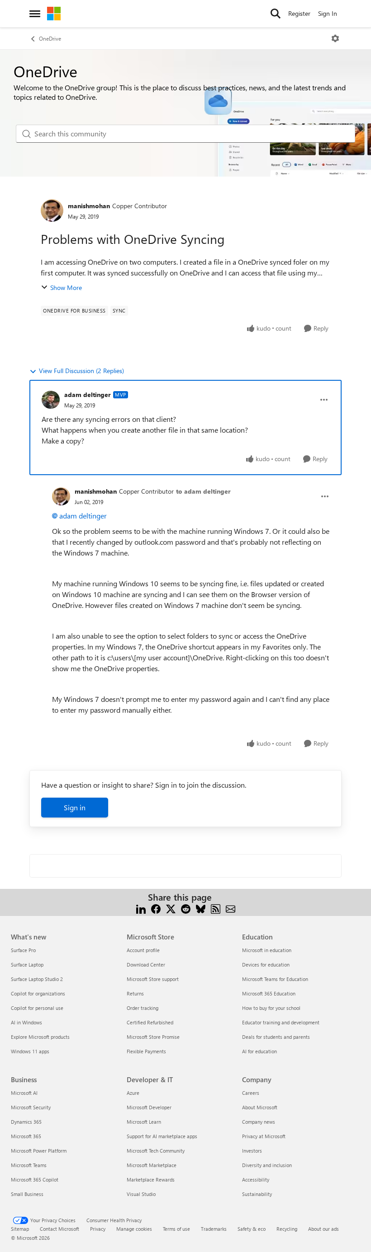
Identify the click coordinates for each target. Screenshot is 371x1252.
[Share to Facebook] (156, 908)
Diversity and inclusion (267, 1165)
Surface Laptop (27, 964)
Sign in (75, 807)
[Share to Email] (230, 908)
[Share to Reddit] (185, 908)
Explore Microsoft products (40, 1036)
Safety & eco (252, 1228)
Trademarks (214, 1228)
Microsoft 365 (26, 1136)
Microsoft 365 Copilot (34, 1179)
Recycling (286, 1228)
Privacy (97, 1228)
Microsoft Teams (29, 1165)
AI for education (259, 1051)
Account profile (143, 950)
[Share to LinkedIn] (141, 908)
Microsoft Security (31, 1107)
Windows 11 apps (30, 1051)
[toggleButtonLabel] (335, 38)
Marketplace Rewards (151, 1179)
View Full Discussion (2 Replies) (81, 370)
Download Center (146, 964)
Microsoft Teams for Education (275, 979)
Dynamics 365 (26, 1121)
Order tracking (142, 1007)
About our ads (323, 1228)
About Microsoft (259, 1107)
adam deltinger (87, 394)
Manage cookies (134, 1228)
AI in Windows (26, 1022)
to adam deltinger (203, 491)
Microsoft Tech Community (156, 1150)
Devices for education (266, 964)
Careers (250, 1092)
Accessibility (255, 1179)
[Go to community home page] (54, 13)
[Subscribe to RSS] (215, 908)
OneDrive (50, 38)
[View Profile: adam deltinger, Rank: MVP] (51, 400)
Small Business (27, 1194)
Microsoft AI (24, 1092)
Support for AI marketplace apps (162, 1136)
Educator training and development (280, 1022)
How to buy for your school (271, 1007)
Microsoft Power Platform (39, 1150)
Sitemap (20, 1228)
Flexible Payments (146, 1051)
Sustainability (257, 1194)
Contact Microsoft (59, 1228)
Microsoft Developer (149, 1107)
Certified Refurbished (150, 1022)
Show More (66, 287)
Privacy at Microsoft (263, 1136)
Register (299, 13)
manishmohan (89, 205)
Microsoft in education (266, 950)
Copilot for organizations (38, 993)
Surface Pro (23, 950)
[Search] (275, 13)
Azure (133, 1092)
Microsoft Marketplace (151, 1165)
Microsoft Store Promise (153, 1036)
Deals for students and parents (276, 1036)
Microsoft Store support (153, 979)
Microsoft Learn (144, 1121)
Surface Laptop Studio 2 (37, 979)
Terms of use (176, 1228)
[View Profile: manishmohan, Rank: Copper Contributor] (52, 210)
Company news (258, 1121)
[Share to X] (171, 908)
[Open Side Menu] (35, 13)
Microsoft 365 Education (268, 993)
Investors (252, 1150)
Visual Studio (141, 1194)
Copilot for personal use (37, 1007)
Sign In (327, 13)
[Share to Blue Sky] (200, 908)
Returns (135, 993)
